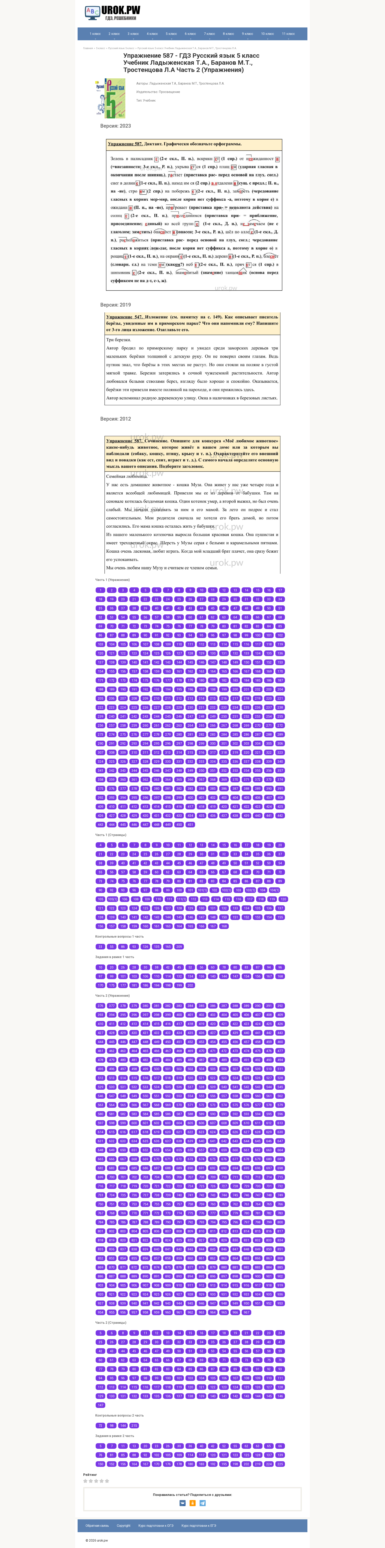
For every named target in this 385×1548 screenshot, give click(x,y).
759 (201, 1204)
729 (246, 1186)
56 (145, 617)
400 (190, 798)
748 (269, 1195)
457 (246, 1042)
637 (168, 1141)
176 (156, 680)
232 (213, 707)
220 (269, 698)
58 (168, 617)
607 (213, 1123)
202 (257, 689)
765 (269, 1204)
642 (224, 1141)
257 (111, 725)
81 (235, 626)
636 (156, 1141)
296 (168, 743)
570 (179, 1105)
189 (111, 689)
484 (168, 1060)
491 (246, 1060)
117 (257, 644)
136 (280, 653)
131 (224, 653)
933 (246, 1294)
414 (156, 807)
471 (213, 1051)
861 (201, 1258)
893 (179, 1276)
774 (179, 1213)
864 (235, 1258)
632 (111, 1141)
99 (246, 635)
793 (201, 1222)
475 (257, 1051)
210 (156, 698)
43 (190, 608)
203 (269, 689)
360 (123, 780)
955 (111, 1312)
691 (201, 1168)
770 (134, 1213)
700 (111, 1177)
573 (213, 1105)
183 (235, 680)
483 (156, 1060)
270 (257, 725)
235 (246, 707)
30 (235, 599)
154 (100, 671)
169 (269, 671)
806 (156, 1231)
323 (280, 752)
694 (235, 1168)
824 (168, 1240)
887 (111, 1276)
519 (179, 1078)
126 (168, 653)
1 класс (95, 34)
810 (201, 1231)
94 (190, 635)
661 (246, 1150)
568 (156, 1105)
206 (111, 698)
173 (123, 680)
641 (213, 1141)
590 (213, 1114)
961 (179, 1312)
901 (269, 1276)
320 (246, 752)
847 (235, 1249)
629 (269, 1132)
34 (280, 599)
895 (201, 1276)
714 (269, 1177)
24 (168, 599)
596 (280, 1114)
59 (179, 617)
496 (111, 1069)
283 (213, 734)
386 (224, 789)
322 (269, 752)
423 (257, 807)
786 (123, 1222)
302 (235, 743)
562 (280, 1096)
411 (123, 807)
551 (156, 1096)
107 (145, 644)
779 (235, 1213)
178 (179, 680)
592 (235, 1114)
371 (246, 780)
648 (100, 1150)
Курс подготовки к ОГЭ (155, 1526)
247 (190, 716)
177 (168, 680)
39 (145, 608)
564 (111, 1105)
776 (201, 1213)
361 (134, 780)
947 (213, 1303)
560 (257, 1096)
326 (123, 761)
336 (235, 761)
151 (257, 662)
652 (145, 1150)
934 (257, 1294)
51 (280, 608)
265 (201, 725)
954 (100, 1312)
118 (269, 644)
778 (224, 1213)
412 (134, 807)
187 (280, 680)
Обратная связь (97, 1526)
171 (100, 680)
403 (224, 798)
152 (269, 662)
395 (134, 798)
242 (134, 716)
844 (201, 1249)
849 (257, 1249)
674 (201, 1159)
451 (190, 825)
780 (246, 1213)
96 (213, 635)
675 (213, 1159)
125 (156, 653)
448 (156, 825)
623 (201, 1132)
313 (168, 752)
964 (213, 1312)
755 (156, 1204)
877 (190, 1267)
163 (201, 671)
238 (280, 707)
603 (168, 1123)
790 (168, 1222)
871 (123, 1267)
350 (201, 770)
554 (190, 1096)
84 (269, 626)
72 (134, 626)
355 (257, 770)
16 (269, 590)
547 (111, 1096)
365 (179, 780)
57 (156, 617)
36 (111, 608)
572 (201, 1105)
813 (235, 1231)
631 (100, 1141)
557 (224, 1096)
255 (280, 716)
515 (134, 1078)
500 (156, 1069)
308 (111, 752)
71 (123, 626)
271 (269, 725)
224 (123, 707)
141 (145, 662)
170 (280, 671)
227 (156, 707)
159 (156, 671)
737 (145, 1195)
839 (145, 1249)
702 (134, 1177)
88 (123, 635)
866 (257, 1258)
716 (100, 1186)
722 (168, 1186)
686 (145, 1168)
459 (269, 1042)
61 (201, 617)
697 (269, 1168)
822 (145, 1240)
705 (168, 1177)
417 (190, 807)
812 (224, 1231)
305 (269, 743)
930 (213, 1294)
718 (123, 1186)
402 (213, 798)
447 (145, 825)
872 (134, 1267)
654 (168, 1150)
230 (190, 707)
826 (190, 1240)
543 (257, 1087)
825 (179, 1240)
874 (156, 1267)
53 (111, 617)
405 (246, 798)
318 (224, 752)
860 (190, 1258)
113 (213, 644)
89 (134, 635)
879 (213, 1267)
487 (201, 1060)
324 (100, 761)
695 (246, 1168)
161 (179, 671)
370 (235, 780)
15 (257, 590)
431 (156, 816)
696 (257, 1168)
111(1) (181, 899)
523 (224, 1078)
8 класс (228, 34)
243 (145, 716)
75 (168, 626)
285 (235, 734)
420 (224, 807)
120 (100, 653)
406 (257, 798)
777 (213, 1213)
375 (100, 789)
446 (134, 825)
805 (145, 1231)
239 (100, 716)
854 (123, 1258)
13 (235, 590)
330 (168, 761)
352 (224, 770)
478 (100, 1060)
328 (145, 761)
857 (156, 1258)
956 (123, 1312)
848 (246, 1249)
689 (179, 1168)
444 (111, 825)
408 (280, 798)
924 (145, 1294)
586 (168, 1114)
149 (235, 662)
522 (213, 1078)
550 (145, 1096)
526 (257, 1078)
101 (269, 635)
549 (134, 1096)
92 (168, 635)
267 (224, 725)
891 (156, 1276)
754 (145, 1204)
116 (246, 644)
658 (213, 1150)
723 (179, 1186)
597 (100, 1123)
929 (201, 1294)
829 (224, 1240)
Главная (88, 48)
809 (190, 1231)
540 (224, 1087)
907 (145, 1285)
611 (257, 1123)
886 (100, 1276)
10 (201, 590)
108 (156, 644)
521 (201, 1078)
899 (246, 1276)
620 (168, 1132)
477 (280, 1051)
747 (257, 1195)
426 (100, 816)
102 (280, 635)
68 (280, 617)
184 (246, 680)
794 (213, 1222)
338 (257, 761)
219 (257, 698)
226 (145, 707)
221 (280, 698)
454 (213, 1042)
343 (123, 770)
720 (145, 1186)
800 (280, 1222)
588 (190, 1114)
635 (145, 1141)
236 (257, 707)
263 (179, 725)
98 (235, 635)
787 (134, 1222)
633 (123, 1141)
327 (134, 761)
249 (213, 716)
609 (235, 1123)
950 (246, 1303)
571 (190, 1105)
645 (257, 1141)
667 (123, 1159)
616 (123, 1132)
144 (179, 662)
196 (190, 689)
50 (269, 608)
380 (156, 789)
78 (201, 626)
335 (224, 761)
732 (280, 1186)
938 (111, 1303)
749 (280, 1195)
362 (145, 780)
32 (257, 599)
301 (224, 743)
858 (168, 1258)
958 (145, 1312)
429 (134, 816)
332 (190, 761)
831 (246, 1240)
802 (111, 1231)
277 (145, 734)
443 (100, 825)
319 (235, 752)
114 (224, 644)
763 (246, 1204)
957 (134, 1312)
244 (156, 716)
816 (269, 1231)
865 (246, 1258)
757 (179, 1204)
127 (179, 653)
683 (111, 1168)
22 (145, 599)
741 (190, 1195)
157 (134, 671)
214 (201, 698)
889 (134, 1276)
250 (224, 716)
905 (123, 1285)
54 (123, 617)
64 (235, 617)
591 (224, 1114)
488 (213, 1060)
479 (111, 1060)
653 (156, 1150)
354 (246, 770)
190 (123, 689)
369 (224, 780)
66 (257, 617)
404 (235, 798)
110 (179, 644)
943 (168, 1303)
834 (280, 1240)
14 (246, 590)
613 (280, 1123)
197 (201, 689)
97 (224, 635)
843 (190, 1249)
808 (179, 1231)
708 (201, 1177)
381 (168, 789)
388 (246, 789)
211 (168, 698)
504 (201, 1069)
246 (179, 716)
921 (111, 1294)
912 (201, 1285)
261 (156, 725)
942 (156, 1303)
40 (156, 608)
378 (134, 789)
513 (111, 1078)
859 (179, 1258)
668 (134, 1159)
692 (213, 1168)
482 (145, 1060)
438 (235, 816)
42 (179, 608)
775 (190, 1213)
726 (213, 1186)
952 (269, 1303)
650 (123, 1150)
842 (179, 1249)
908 (156, 1285)
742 (201, 1195)
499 (145, 1069)
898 (235, 1276)
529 (100, 1087)
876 (179, 1267)
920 (100, 1294)
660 (235, 1150)
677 (235, 1159)
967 (246, 1312)
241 (123, 716)
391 (280, 789)
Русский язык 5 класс (121, 48)
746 (246, 1195)
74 (156, 626)
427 (111, 816)
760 (213, 1204)
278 (156, 734)
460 (280, 1042)
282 (201, 734)
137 (100, 662)
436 (213, 816)
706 (179, 1177)
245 (168, 716)
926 (168, 1294)
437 (224, 816)
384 (201, 789)
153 (280, 662)
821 (134, 1240)
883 (257, 1267)
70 (111, 626)
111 (190, 644)
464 (134, 1051)
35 (100, 608)
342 (111, 770)
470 (201, 1051)
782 (269, 1213)
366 (190, 780)
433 (179, 816)
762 (235, 1204)
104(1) (274, 890)
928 (190, 1294)
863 (224, 1258)
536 (179, 1087)
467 (168, 1051)
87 (111, 635)
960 (168, 1312)
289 (280, 734)
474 (246, 1051)
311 (145, 752)
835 (100, 1249)
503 (190, 1069)
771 (145, 1213)
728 (235, 1186)
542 (246, 1087)
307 (100, 752)
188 (100, 689)
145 (190, 662)
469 (190, 1051)
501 (168, 1069)
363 (156, 780)
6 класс (190, 34)
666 (111, 1159)
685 (134, 1168)
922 (123, 1294)
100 (257, 635)
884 (269, 1267)
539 (213, 1087)
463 (123, 1051)
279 (168, 734)
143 (168, 662)
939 (123, 1303)
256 (100, 725)
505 (213, 1069)
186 (269, 680)
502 (179, 1069)
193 (156, 689)
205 (100, 698)
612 (269, 1123)
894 (190, 1276)
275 (123, 734)
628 (257, 1132)
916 (246, 1285)
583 (134, 1114)
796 (235, 1222)
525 (246, 1078)
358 (100, 780)
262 (168, 725)
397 (156, 798)
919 (280, 1285)
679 (257, 1159)
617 (134, 1132)
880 (224, 1267)
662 (257, 1150)
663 (269, 1150)
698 (280, 1168)
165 (224, 671)
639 (190, 1141)
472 (224, 1051)
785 (111, 1222)
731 (269, 1186)
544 (269, 1087)
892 (168, 1276)
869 (100, 1267)
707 (190, 1177)
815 (257, 1231)
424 (269, 807)
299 (201, 743)
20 (123, 599)
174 (134, 680)
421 (235, 807)
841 (168, 1249)
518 (168, 1078)
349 (190, 770)
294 (145, 743)
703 (145, 1177)
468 (179, 1051)
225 (134, 707)
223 (111, 707)
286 (246, 734)
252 (246, 716)
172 (111, 680)
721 (156, 1186)
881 (235, 1267)
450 (179, 825)
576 (246, 1105)
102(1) (226, 890)
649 (111, 1150)
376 (111, 789)
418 (201, 807)
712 (246, 1177)
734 (111, 1195)
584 (145, 1114)
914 (224, 1285)
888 (123, 1276)
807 (168, 1231)
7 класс (209, 34)
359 (111, 780)
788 (145, 1222)
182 (224, 680)
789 (156, 1222)
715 (280, 1177)
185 (257, 680)
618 (145, 1132)
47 (235, 608)
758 (190, 1204)
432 (168, 816)
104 (111, 644)
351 (213, 770)
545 (280, 1087)
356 (269, 770)
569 (168, 1105)
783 (280, 1213)
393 (111, 798)
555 (201, 1096)
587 (179, 1114)
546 (100, 1096)
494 (280, 1060)
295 (156, 743)
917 (257, 1285)
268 (235, 725)
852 (100, 1258)
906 (134, 1285)
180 (201, 680)
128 (190, 653)
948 (224, 1303)
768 (111, 1213)
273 (100, 734)
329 (156, 761)
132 (235, 653)
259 (134, 725)
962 (190, 1312)
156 (123, 671)
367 (201, 780)
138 (111, 662)
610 (246, 1123)
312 (156, 752)
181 (213, 680)
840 (156, 1249)
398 (168, 798)
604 (179, 1123)
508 (246, 1069)
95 (201, 635)
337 (246, 761)
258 (123, 725)
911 (190, 1285)
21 (134, 599)
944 (179, 1303)
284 (224, 734)
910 (179, 1285)
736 (134, 1195)
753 (134, 1204)
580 (100, 1114)
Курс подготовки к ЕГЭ (198, 1526)
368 (213, 780)
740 (179, 1195)
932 (235, 1294)
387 (235, 789)
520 (190, 1078)
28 (213, 599)
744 (224, 1195)
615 (111, 1132)
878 (201, 1267)
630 (280, 1132)
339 (269, 761)
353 (235, 770)
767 (100, 1213)
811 (213, 1231)
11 (213, 590)
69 (100, 626)
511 (280, 1069)
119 (280, 644)
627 (246, 1132)
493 (269, 1060)
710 (224, 1177)
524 (235, 1078)
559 (246, 1096)
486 (190, 1060)
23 (156, 599)
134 (257, 653)
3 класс (133, 34)
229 (179, 707)
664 (280, 1150)
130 (213, 653)
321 (257, 752)
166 (235, 671)
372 (257, 780)
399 (179, 798)
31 (246, 599)
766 (280, 1204)
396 (145, 798)
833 (269, 1240)
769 (123, 1213)
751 (111, 1204)
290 (100, 743)
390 (269, 789)
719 (134, 1186)
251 (235, 716)
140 (134, 662)
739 (168, 1195)
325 (111, 761)
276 (134, 734)
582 (123, 1114)
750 (100, 1204)
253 (257, 716)
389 (257, 789)
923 (134, 1294)
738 (156, 1195)
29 (224, 599)
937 (100, 1303)
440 (257, 816)
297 (179, 743)
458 (257, 1042)
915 (235, 1285)
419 (213, 807)
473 (235, 1051)
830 (235, 1240)
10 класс (267, 34)
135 (269, 653)
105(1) (112, 899)
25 (179, 599)
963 (201, 1312)
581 (111, 1114)
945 (190, 1303)
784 (100, 1222)
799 (269, 1222)
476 (269, 1051)
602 (156, 1123)
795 (224, 1222)
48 (246, 608)
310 (134, 752)
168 (257, 671)
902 (280, 1276)
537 (190, 1087)
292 (123, 743)
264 (190, 725)
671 (168, 1159)
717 (111, 1186)
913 (213, 1285)
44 (201, 608)
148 (224, 662)
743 (213, 1195)
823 (156, 1240)
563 (100, 1105)
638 (179, 1141)
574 (224, 1105)
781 (257, 1213)
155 (111, 671)
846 (224, 1249)
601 (145, 1123)
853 (111, 1258)
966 (235, 1312)
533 (145, 1087)
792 (190, 1222)
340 (280, 761)
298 (190, 743)
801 (100, 1231)
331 (179, 761)
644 (246, 1141)
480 (123, 1060)
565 (123, 1105)
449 (168, 825)
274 (111, 734)
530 (111, 1087)
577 (257, 1105)
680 (269, 1159)
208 (134, 698)
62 (213, 617)
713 (257, 1177)
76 (179, 626)
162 (190, 671)
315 (190, 752)
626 (235, 1132)
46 (224, 608)
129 (201, 653)
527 (269, 1078)
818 (100, 1240)
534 (156, 1087)
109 (168, 644)
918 (269, 1285)
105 (123, 644)
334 (213, 761)
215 (213, 698)
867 (269, 1258)
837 (123, 1249)
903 (100, 1285)
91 (156, 635)
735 (123, 1195)
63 (224, 617)
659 (224, 1150)
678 (246, 1159)
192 (145, 689)
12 (224, 590)
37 (123, 608)
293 (134, 743)
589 (201, 1114)
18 (100, 599)
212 (179, 698)
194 (168, 689)
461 (100, 1051)
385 (213, 789)
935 (269, 1294)
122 (123, 653)
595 (269, 1114)
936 (280, 1294)
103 (100, 644)
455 (224, 1042)
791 (179, 1222)
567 (145, 1105)
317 (213, 752)
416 (179, 807)
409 (100, 807)
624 (213, 1132)
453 (201, 1042)
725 (201, 1186)
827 (201, 1240)
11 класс (288, 34)
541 (235, 1087)
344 (134, 770)
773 (168, 1213)
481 (134, 1060)
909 (168, 1285)
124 (145, 653)
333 (201, 761)
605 (190, 1123)
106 (134, 644)
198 (213, 689)
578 (269, 1105)
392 (100, 798)
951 (257, 1303)
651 (134, 1150)
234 (235, 707)
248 (201, 716)
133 (246, 653)
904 (111, 1285)
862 (213, 1258)
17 (280, 590)
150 (246, 662)
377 (123, 789)
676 (224, 1159)
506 (224, 1069)
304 (257, 743)
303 (246, 743)
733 (100, 1195)
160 (168, 671)
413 (145, 807)
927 (179, 1294)
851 (280, 1249)
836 (111, 1249)
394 (123, 798)
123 (134, 653)
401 (201, 798)
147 (213, 662)
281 (190, 734)
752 (123, 1204)
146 (201, 662)
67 (269, 617)
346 (156, 770)
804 (134, 1231)
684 (123, 1168)
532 (134, 1087)
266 (213, 725)
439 (246, 816)
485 (179, 1060)
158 (145, 671)
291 (111, 743)
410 (111, 807)
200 (235, 689)
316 (201, 752)
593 (246, 1114)
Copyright (123, 1526)
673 (190, 1159)
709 (213, 1177)
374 (280, 780)
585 (156, 1114)
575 (235, 1105)
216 (224, 698)
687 (156, 1168)
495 (100, 1069)
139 (123, 662)
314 (179, 752)
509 (257, 1069)
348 (179, 770)
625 (224, 1132)
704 (156, 1177)
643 (235, 1141)
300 (213, 743)
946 (201, 1303)
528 (280, 1078)
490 (235, 1060)
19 (111, 599)
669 (145, 1159)
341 (100, 770)
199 (224, 689)
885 (280, 1267)
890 (145, 1276)
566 (134, 1105)
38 (134, 608)
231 (201, 707)
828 (213, 1240)
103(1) (250, 890)
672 (179, 1159)
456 (235, 1042)
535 (168, 1087)
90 (145, 635)
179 (190, 680)
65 (246, 617)
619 (156, 1132)
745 (235, 1195)
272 (280, 725)
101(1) (202, 890)
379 (145, 789)
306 (280, 743)
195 (179, 689)
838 (134, 1249)
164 (213, 671)
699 (100, 1177)
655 (179, 1150)
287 (257, 734)
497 (123, 1069)
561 (269, 1096)
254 (269, 716)
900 (257, 1276)
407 (269, 798)
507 (235, 1069)
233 (224, 707)
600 (134, 1123)
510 (269, 1069)
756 (168, 1204)
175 (145, 680)
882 (246, 1267)
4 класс (152, 34)
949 (235, 1303)
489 (224, 1060)
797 (246, 1222)
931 (224, 1294)
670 (156, 1159)
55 (134, 617)
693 (224, 1168)
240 (111, 716)
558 (235, 1096)
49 (257, 608)
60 (190, 617)
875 (168, 1267)
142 (156, 662)
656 (190, 1150)
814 (246, 1231)
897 (224, 1276)
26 (190, 599)
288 (269, 734)
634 (134, 1141)
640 (201, 1141)
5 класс (171, 34)
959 (156, 1312)
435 (201, 816)
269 (246, 725)
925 (156, 1294)
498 (134, 1069)
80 (224, 626)
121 (111, 653)
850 (269, 1249)
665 (100, 1159)
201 (246, 689)
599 (123, 1123)
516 (145, 1078)
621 (179, 1132)
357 (280, 770)
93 (179, 635)
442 (280, 816)
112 (201, 644)
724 (190, 1186)
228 (168, 707)
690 (190, 1168)
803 (123, 1231)
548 (123, 1096)
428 (123, 816)
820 (123, 1240)
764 (257, 1204)
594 (257, 1114)
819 (111, 1240)
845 (213, 1249)
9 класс (247, 34)
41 (168, 608)
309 (123, 752)
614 (100, 1132)
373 (269, 780)
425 (280, 807)
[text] (107, 1480)
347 (168, 770)
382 (179, 789)
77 (190, 626)
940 (134, 1303)
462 (111, 1051)
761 (224, 1204)
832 (257, 1240)
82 (246, 626)
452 (190, 1042)
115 (235, 644)
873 (145, 1267)
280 (179, 734)
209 (145, 698)
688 (168, 1168)
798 (257, 1222)
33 (269, 599)
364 (168, 780)
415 (168, 807)
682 (100, 1168)
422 (246, 807)
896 (213, 1276)
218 (246, 698)
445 (123, 825)
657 (201, 1150)
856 (145, 1258)
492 (257, 1060)
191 (134, 689)
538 (201, 1087)
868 (280, 1258)
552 (168, 1096)
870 (111, 1267)
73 (145, 626)
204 (280, 689)
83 (257, 626)
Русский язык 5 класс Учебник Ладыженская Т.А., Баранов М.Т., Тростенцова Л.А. (187, 48)
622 (190, 1132)
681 (280, 1159)
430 (145, 816)
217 (235, 698)
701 (123, 1177)
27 (201, 599)
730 (257, 1186)
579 (280, 1105)
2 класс (114, 34)
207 (123, 698)
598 (111, 1123)
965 (224, 1312)
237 (269, 707)
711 (235, 1177)
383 (190, 789)
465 (145, 1051)
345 (145, 770)
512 (100, 1078)
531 (123, 1087)
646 (269, 1141)
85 (280, 626)
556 (213, 1096)
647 (280, 1141)
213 (190, 698)
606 (201, 1123)
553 (179, 1096)
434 (190, 816)
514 (123, 1078)
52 (100, 617)
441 (269, 816)
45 (213, 608)
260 (145, 725)
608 (224, 1123)
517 (156, 1078)
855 (134, 1258)
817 (280, 1231)
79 (213, 626)
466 (156, 1051)
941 (145, 1303)
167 (246, 671)
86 (100, 635)
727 (224, 1186)
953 (280, 1303)
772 (156, 1213)
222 (100, 707)
